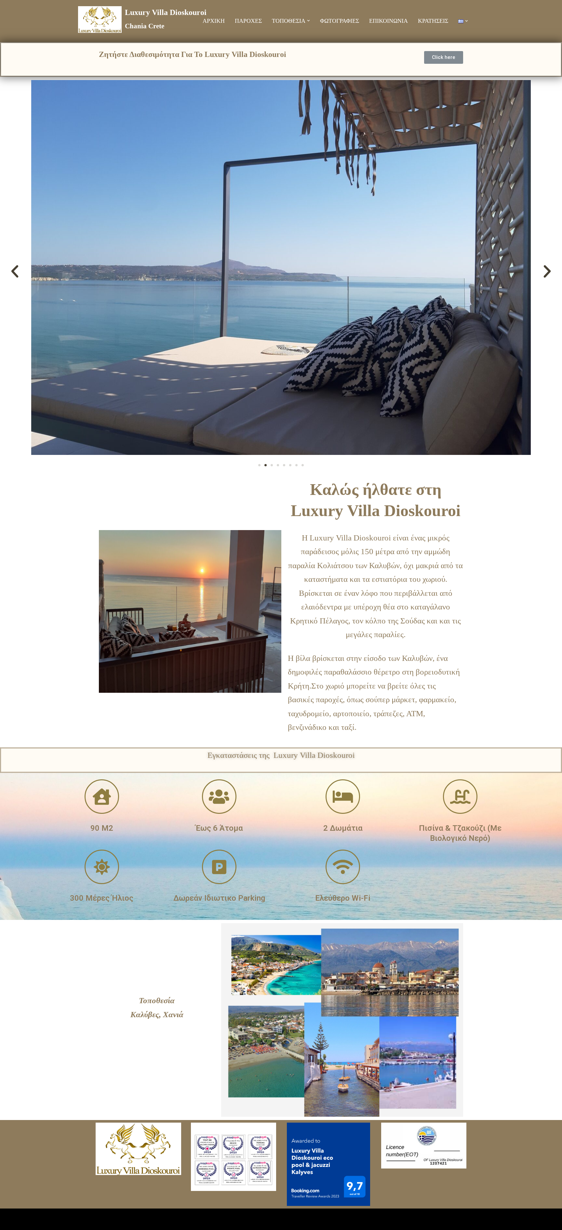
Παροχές (248, 20)
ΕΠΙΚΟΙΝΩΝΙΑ (388, 20)
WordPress (203, 1219)
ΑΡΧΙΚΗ (214, 20)
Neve (104, 1219)
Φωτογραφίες (339, 20)
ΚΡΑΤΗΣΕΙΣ (433, 20)
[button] (308, 20)
